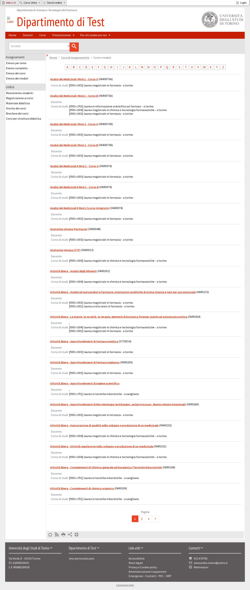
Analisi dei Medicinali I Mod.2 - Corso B (74, 145)
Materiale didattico (18, 103)
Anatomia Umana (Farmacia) (68, 229)
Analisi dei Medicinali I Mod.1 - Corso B (74, 96)
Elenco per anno (16, 63)
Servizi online (54, 2)
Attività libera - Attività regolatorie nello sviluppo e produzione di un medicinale (102, 446)
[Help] (76, 534)
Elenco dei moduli (17, 78)
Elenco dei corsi (15, 73)
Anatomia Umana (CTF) (65, 250)
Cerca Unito (30, 2)
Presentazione (61, 35)
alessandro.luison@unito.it (211, 563)
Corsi (42, 35)
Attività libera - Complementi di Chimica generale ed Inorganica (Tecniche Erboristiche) (106, 467)
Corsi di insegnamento (75, 57)
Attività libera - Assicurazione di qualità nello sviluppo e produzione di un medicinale (104, 425)
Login (243, 2)
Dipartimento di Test (61, 21)
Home (12, 35)
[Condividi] (70, 534)
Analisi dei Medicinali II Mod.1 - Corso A (74, 166)
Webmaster (201, 567)
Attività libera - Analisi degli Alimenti (73, 271)
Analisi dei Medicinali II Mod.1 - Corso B (74, 187)
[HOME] (50, 534)
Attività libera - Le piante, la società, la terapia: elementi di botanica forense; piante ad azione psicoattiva (119, 316)
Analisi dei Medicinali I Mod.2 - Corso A (74, 124)
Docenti (28, 35)
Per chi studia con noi (93, 35)
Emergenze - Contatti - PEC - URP (150, 576)
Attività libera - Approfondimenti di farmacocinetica (84, 341)
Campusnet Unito (125, 585)
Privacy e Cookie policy (143, 567)
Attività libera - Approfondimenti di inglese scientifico (85, 383)
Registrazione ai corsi (19, 98)
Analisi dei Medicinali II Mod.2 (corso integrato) (80, 208)
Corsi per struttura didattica (23, 118)
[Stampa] (63, 534)
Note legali (136, 563)
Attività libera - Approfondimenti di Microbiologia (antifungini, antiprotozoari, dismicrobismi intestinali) (118, 404)
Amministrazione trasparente (147, 571)
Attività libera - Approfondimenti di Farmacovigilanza (85, 362)
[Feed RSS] (57, 534)
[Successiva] (155, 518)
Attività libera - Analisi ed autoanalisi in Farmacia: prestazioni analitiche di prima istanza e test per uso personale (123, 292)
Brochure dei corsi (17, 113)
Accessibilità (136, 558)
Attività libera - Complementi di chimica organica (82, 488)
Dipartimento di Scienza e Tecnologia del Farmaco (47, 10)
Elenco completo (17, 68)
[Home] (10, 21)
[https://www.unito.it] (222, 27)
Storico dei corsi (16, 108)
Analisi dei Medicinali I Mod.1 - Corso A (74, 79)
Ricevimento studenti (19, 93)
